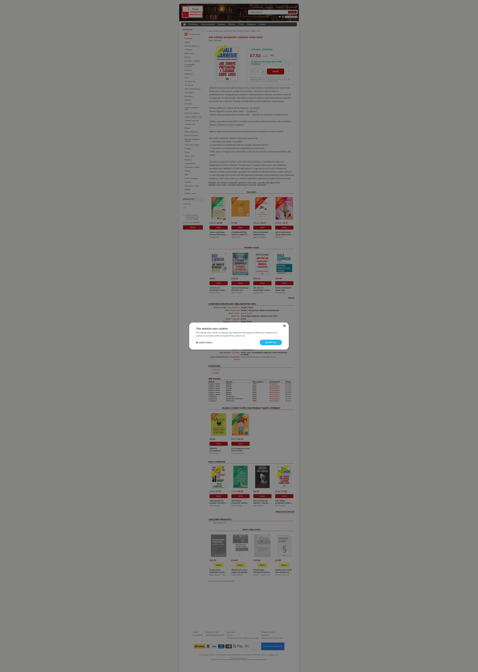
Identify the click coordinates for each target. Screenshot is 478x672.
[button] (204, 342)
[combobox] (284, 325)
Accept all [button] (270, 342)
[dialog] (239, 336)
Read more (240, 335)
